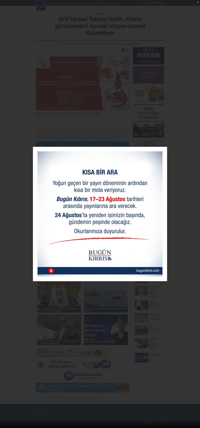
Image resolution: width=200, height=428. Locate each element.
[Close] (197, 2)
